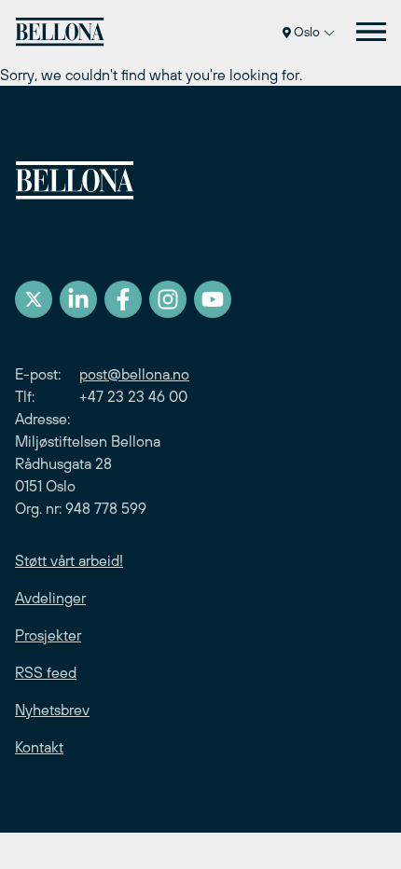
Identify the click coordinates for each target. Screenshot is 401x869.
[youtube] (212, 299)
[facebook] (123, 299)
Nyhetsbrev (52, 709)
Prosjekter (48, 635)
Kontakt (39, 746)
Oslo (307, 31)
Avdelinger (50, 597)
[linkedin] (78, 299)
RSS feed (45, 672)
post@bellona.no (134, 374)
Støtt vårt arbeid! (69, 560)
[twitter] (33, 299)
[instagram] (168, 299)
